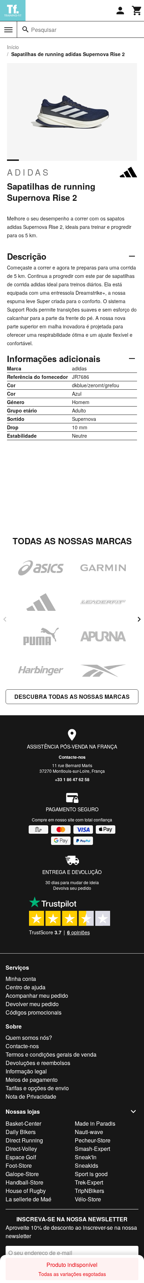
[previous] (5, 619)
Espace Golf (21, 1157)
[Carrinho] (137, 10)
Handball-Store (24, 1182)
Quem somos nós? (29, 1037)
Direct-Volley (21, 1149)
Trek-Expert (89, 1182)
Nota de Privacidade (31, 1096)
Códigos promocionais (34, 1012)
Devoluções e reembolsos (38, 1063)
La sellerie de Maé (28, 1199)
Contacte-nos (72, 757)
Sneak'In (85, 1157)
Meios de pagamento (32, 1080)
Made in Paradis (95, 1123)
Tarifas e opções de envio (37, 1088)
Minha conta (21, 979)
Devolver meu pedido (32, 1004)
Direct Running (24, 1140)
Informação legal (26, 1071)
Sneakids (86, 1165)
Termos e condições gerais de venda (51, 1054)
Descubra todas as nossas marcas (72, 696)
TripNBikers (89, 1191)
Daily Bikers (21, 1132)
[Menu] (8, 29)
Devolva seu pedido (72, 888)
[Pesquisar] (25, 29)
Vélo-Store (88, 1199)
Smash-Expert (92, 1149)
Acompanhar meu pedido (37, 995)
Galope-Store (22, 1174)
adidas (28, 172)
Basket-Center (23, 1123)
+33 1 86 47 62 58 (72, 779)
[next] (139, 619)
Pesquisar (43, 30)
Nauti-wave (89, 1132)
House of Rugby (26, 1191)
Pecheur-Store (92, 1140)
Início (13, 46)
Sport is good (91, 1174)
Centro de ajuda (25, 987)
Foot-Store (19, 1165)
